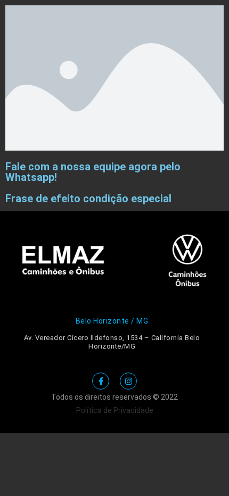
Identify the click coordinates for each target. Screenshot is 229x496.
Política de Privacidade (114, 410)
